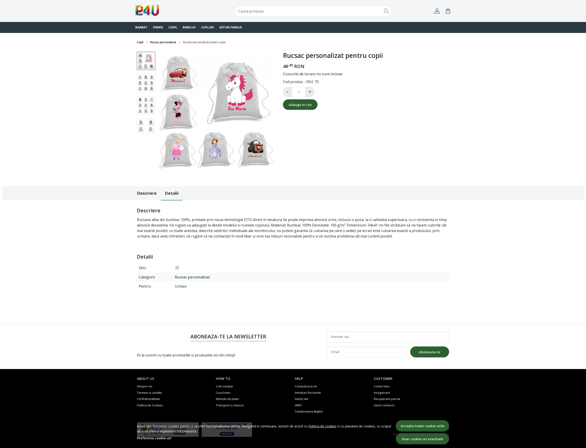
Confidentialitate (148, 399)
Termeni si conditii (149, 393)
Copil (172, 27)
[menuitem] (146, 61)
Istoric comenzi (384, 405)
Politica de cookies (322, 426)
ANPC (298, 405)
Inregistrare (382, 393)
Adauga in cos (300, 104)
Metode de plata (227, 399)
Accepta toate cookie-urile (422, 426)
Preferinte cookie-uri (154, 438)
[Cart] (448, 11)
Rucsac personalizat (163, 42)
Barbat (141, 27)
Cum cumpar (224, 386)
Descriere (147, 193)
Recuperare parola (387, 399)
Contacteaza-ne (306, 386)
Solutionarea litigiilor (309, 411)
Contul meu (382, 386)
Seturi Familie (230, 27)
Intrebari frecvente (308, 393)
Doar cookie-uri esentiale (422, 439)
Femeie (158, 27)
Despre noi (144, 386)
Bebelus (189, 27)
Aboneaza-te (429, 352)
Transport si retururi (230, 405)
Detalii (172, 193)
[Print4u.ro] (163, 10)
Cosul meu (223, 393)
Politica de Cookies (150, 405)
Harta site (301, 399)
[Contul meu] (437, 11)
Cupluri (207, 27)
